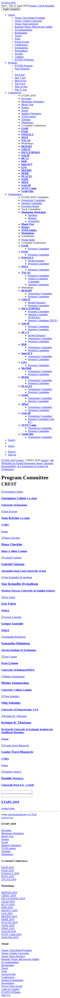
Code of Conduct (10, 989)
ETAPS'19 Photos (24, 59)
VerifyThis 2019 (9, 937)
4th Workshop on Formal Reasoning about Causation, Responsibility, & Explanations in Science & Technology (27, 465)
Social (24, 110)
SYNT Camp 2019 (11, 934)
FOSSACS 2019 (10, 873)
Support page (7, 817)
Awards (19, 53)
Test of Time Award (11, 986)
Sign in (12, 451)
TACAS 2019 (8, 879)
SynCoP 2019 (8, 931)
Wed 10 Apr (21, 86)
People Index (28, 239)
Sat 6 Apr (20, 74)
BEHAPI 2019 (9, 892)
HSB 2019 (7, 907)
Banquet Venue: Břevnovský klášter (33, 26)
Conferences (21, 44)
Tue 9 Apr (20, 83)
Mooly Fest (27, 104)
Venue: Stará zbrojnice (26, 23)
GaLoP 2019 (8, 901)
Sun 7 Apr (20, 77)
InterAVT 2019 (9, 910)
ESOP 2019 (7, 867)
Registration (21, 32)
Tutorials (25, 119)
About (11, 14)
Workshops (27, 122)
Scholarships (21, 47)
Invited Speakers (37, 302)
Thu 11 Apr (21, 89)
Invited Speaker (36, 260)
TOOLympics (28, 116)
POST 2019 (7, 876)
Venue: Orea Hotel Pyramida (30, 17)
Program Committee (38, 248)
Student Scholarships (12, 980)
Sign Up (5, 995)
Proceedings (21, 50)
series (20, 460)
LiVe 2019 (6, 913)
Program (12, 62)
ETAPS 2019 (8, 460)
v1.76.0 (32, 814)
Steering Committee (31, 203)
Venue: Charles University (28, 20)
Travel (18, 35)
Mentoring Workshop (32, 101)
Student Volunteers (31, 113)
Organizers (34, 221)
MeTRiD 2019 (9, 916)
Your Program (22, 68)
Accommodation (23, 29)
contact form (7, 808)
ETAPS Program (23, 65)
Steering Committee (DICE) (43, 320)
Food (17, 38)
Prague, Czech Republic (41, 5)
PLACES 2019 (9, 922)
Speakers (33, 215)
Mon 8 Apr (20, 80)
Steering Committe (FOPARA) (38, 316)
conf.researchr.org (17, 814)
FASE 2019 (7, 870)
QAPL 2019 (7, 925)
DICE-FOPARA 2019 (13, 898)
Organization (15, 194)
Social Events (22, 41)
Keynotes (26, 98)
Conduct (19, 56)
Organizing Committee (33, 200)
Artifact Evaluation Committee (38, 280)
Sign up (12, 454)
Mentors (32, 218)
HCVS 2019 (8, 904)
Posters (25, 107)
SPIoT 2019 (7, 928)
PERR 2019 (7, 919)
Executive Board (30, 206)
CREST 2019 (8, 895)
